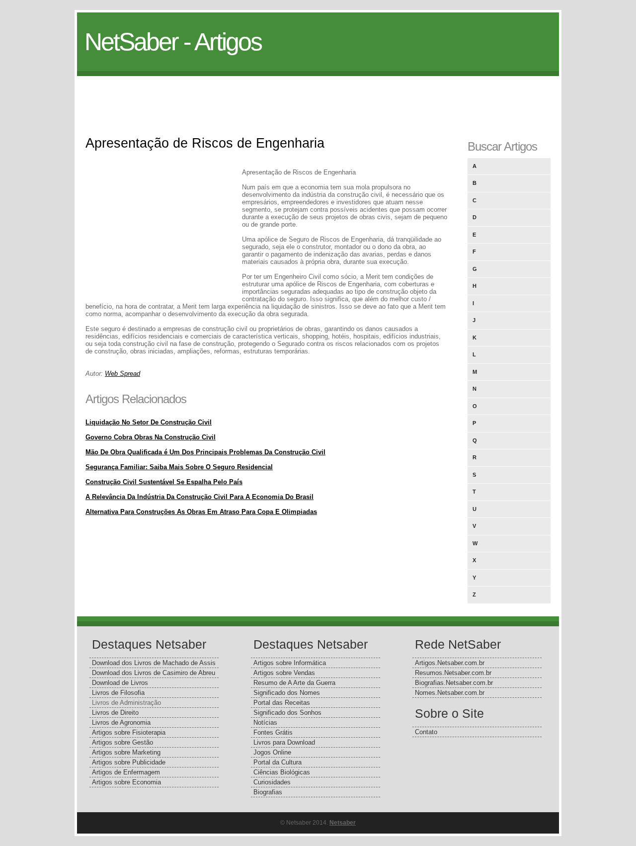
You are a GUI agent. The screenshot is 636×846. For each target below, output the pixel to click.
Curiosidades (272, 782)
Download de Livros (120, 682)
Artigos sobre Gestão (122, 742)
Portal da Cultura (277, 762)
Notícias (265, 722)
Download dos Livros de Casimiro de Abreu (153, 673)
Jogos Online (272, 752)
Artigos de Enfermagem (126, 772)
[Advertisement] (318, 98)
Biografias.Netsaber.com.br (454, 682)
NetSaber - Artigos (172, 42)
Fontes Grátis (273, 732)
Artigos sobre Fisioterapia (128, 732)
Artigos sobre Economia (126, 782)
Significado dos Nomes (286, 692)
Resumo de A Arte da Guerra (294, 682)
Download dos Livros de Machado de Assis (154, 663)
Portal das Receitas (281, 702)
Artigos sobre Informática (289, 663)
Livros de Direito (115, 712)
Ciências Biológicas (281, 772)
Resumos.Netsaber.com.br (453, 673)
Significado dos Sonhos (287, 712)
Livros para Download (284, 742)
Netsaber (342, 822)
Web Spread (122, 373)
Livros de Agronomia (121, 722)
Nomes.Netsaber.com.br (449, 692)
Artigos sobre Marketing (126, 752)
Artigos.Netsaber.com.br (449, 663)
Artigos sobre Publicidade (128, 762)
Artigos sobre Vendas (284, 673)
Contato (426, 732)
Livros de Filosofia (118, 692)
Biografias (267, 792)
